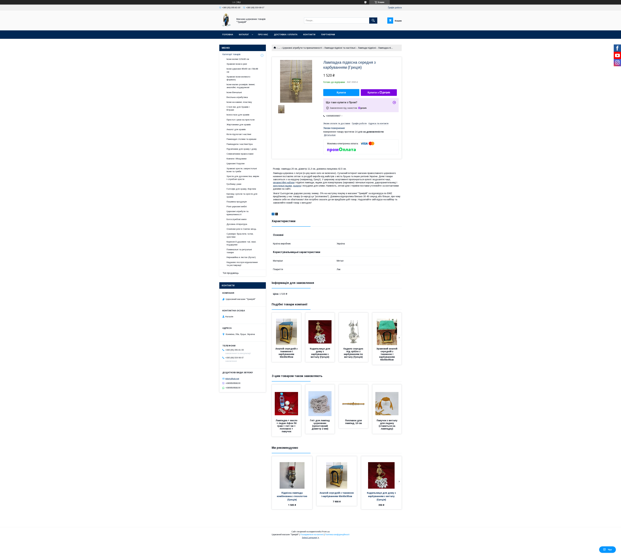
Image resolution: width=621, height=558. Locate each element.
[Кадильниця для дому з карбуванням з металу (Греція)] (320, 329)
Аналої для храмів (236, 129)
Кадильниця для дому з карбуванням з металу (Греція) (320, 352)
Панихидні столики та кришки (241, 139)
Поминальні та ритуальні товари (239, 251)
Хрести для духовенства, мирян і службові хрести (243, 177)
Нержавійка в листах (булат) (241, 257)
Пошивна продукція (237, 201)
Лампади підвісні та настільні (339, 48)
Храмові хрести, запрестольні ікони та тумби (242, 170)
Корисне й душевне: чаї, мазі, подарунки (241, 243)
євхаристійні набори (283, 182)
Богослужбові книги (236, 219)
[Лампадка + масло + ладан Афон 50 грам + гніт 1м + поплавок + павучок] (286, 401)
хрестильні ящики (282, 185)
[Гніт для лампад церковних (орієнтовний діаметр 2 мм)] (320, 401)
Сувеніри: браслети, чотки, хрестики (240, 235)
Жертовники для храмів (239, 124)
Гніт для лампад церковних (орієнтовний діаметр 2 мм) (320, 424)
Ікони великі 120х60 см (238, 59)
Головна (227, 34)
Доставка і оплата (285, 34)
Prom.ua (326, 532)
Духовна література (237, 224)
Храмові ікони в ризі (237, 64)
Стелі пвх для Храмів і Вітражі (238, 108)
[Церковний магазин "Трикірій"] (226, 26)
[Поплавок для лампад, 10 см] (353, 401)
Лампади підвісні (367, 48)
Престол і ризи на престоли (241, 119)
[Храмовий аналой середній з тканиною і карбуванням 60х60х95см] (387, 329)
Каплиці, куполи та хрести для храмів (242, 195)
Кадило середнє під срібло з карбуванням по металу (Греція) (353, 352)
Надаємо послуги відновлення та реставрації (242, 263)
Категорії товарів (231, 54)
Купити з (373, 92)
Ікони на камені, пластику (239, 102)
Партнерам (328, 34)
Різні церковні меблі (237, 206)
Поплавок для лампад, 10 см (353, 421)
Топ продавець (231, 273)
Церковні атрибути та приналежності (302, 48)
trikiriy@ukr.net (232, 378)
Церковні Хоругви (236, 163)
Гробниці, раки (234, 184)
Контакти (309, 34)
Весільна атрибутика (237, 97)
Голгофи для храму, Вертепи (241, 189)
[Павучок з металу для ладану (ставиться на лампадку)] (387, 401)
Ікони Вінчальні (234, 92)
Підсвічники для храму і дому (242, 149)
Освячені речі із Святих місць (241, 229)
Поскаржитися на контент (311, 534)
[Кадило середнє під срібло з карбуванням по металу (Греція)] (353, 329)
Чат (610, 549)
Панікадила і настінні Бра (240, 144)
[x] (276, 214)
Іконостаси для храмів (238, 114)
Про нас (263, 34)
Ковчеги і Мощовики (236, 158)
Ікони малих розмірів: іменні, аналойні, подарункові (241, 86)
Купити (341, 92)
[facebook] (273, 214)
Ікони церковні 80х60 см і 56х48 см (242, 70)
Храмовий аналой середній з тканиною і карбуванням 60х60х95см (387, 354)
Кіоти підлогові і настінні (239, 134)
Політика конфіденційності (337, 534)
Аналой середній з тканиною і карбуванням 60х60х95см (286, 352)
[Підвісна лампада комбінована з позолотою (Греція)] (292, 472)
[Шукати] (373, 20)
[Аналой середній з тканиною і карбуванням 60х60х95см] (286, 329)
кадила (297, 185)
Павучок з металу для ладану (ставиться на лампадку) (387, 424)
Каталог (244, 34)
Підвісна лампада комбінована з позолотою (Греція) (292, 496)
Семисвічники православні (240, 154)
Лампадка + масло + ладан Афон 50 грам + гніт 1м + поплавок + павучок (287, 426)
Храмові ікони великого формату (238, 78)
